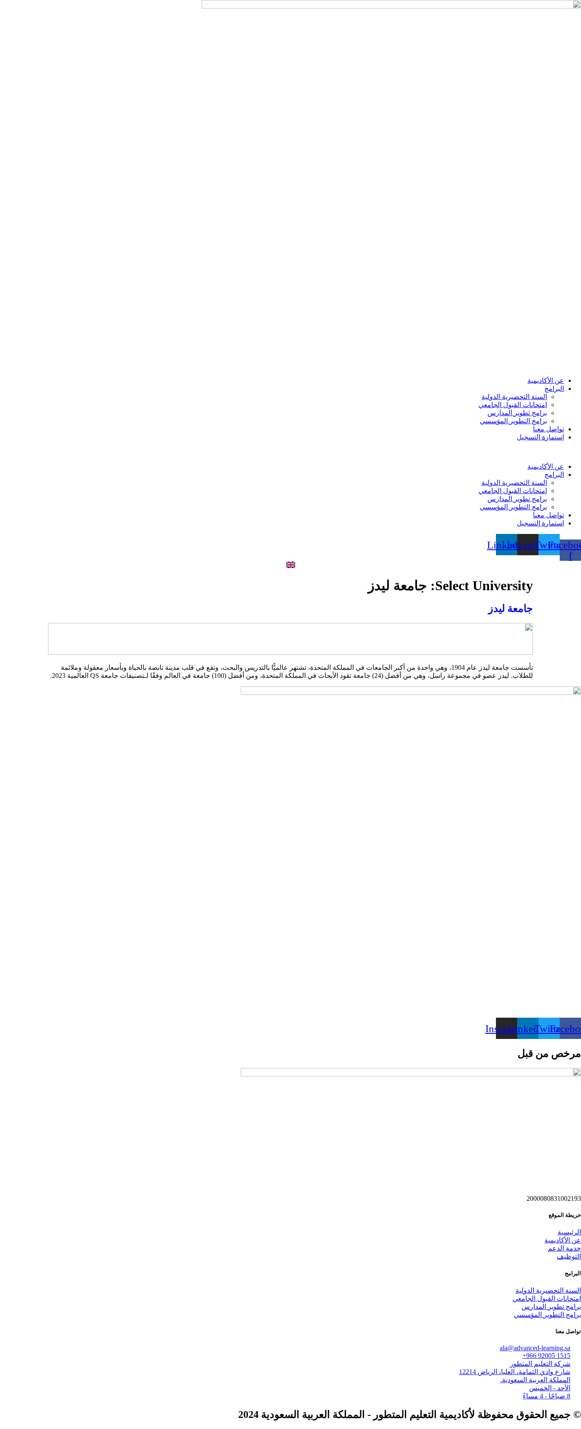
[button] (290, 452)
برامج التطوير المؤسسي (513, 421)
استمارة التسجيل (540, 437)
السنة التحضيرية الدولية (514, 396)
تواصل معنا (548, 429)
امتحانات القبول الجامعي (512, 404)
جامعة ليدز (510, 608)
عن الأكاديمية (545, 380)
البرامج (554, 388)
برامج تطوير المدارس (517, 412)
